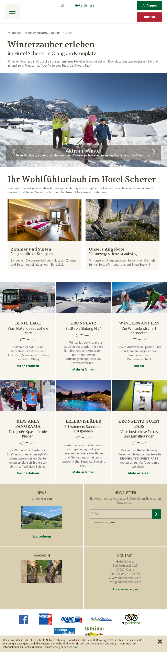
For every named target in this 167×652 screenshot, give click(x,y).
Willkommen (14, 33)
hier (75, 647)
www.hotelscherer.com (125, 578)
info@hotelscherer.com (125, 582)
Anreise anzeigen (125, 589)
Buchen (149, 17)
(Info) (112, 523)
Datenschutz (104, 523)
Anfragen (149, 5)
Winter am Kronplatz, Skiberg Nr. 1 (43, 33)
